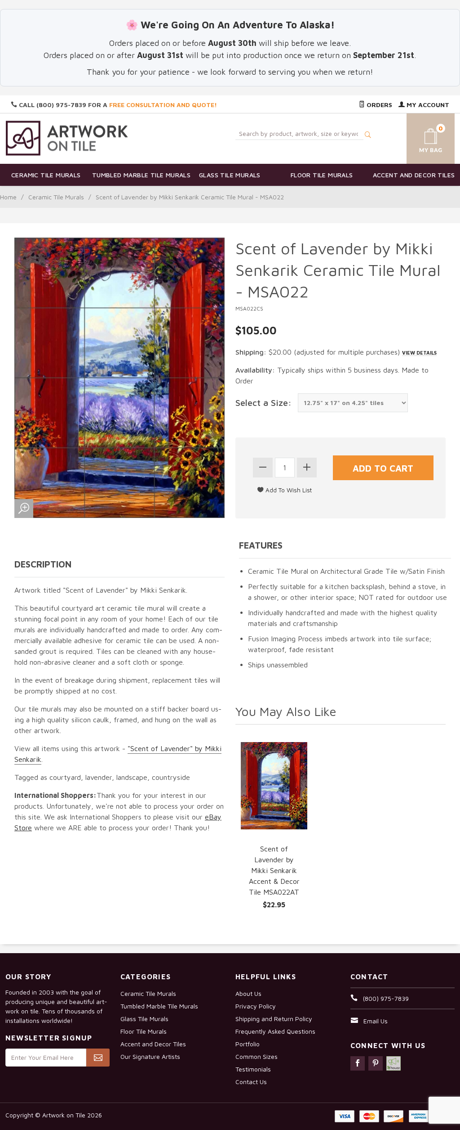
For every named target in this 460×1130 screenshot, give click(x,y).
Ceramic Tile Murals (46, 175)
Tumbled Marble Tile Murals (138, 175)
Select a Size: (263, 402)
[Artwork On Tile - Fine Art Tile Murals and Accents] (66, 138)
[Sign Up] (98, 1058)
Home (8, 197)
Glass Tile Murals (230, 175)
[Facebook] (357, 1063)
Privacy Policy (255, 1006)
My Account (427, 104)
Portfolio (247, 1044)
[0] (424, 137)
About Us (248, 993)
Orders (378, 104)
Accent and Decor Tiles (414, 175)
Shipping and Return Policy (273, 1018)
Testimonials (253, 1069)
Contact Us (251, 1081)
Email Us (375, 1021)
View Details (419, 353)
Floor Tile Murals (322, 175)
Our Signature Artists (150, 1056)
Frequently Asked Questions (275, 1031)
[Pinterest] (375, 1063)
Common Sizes (256, 1056)
